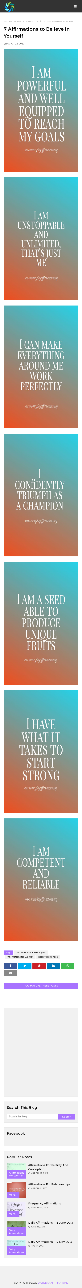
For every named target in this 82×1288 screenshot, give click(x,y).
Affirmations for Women (20, 956)
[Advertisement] (41, 1052)
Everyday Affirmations (53, 1282)
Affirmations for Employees (31, 952)
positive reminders (23, 21)
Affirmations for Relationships (49, 1184)
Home (7, 21)
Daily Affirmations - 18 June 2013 (50, 1222)
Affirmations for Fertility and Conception (48, 1167)
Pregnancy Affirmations (44, 1203)
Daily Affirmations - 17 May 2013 (50, 1242)
